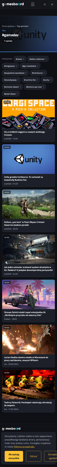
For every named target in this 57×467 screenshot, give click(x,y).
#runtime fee (31, 79)
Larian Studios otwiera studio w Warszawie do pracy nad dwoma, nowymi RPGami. (26, 359)
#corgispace (10, 65)
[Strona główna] (13, 4)
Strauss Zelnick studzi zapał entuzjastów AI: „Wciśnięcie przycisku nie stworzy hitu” (25, 314)
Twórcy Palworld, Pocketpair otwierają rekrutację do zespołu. (28, 404)
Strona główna (8, 26)
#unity (47, 79)
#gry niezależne (30, 65)
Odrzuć (33, 456)
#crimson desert (12, 86)
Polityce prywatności (24, 446)
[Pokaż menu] (33, 4)
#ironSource (38, 72)
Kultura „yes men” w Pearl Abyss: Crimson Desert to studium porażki (24, 223)
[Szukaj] (45, 4)
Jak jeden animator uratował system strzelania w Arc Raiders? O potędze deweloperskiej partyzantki (28, 268)
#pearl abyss (11, 93)
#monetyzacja (11, 79)
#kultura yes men (35, 86)
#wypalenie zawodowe (15, 72)
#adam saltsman (38, 58)
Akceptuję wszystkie (13, 456)
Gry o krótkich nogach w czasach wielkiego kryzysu (24, 133)
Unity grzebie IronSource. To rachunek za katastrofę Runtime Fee (23, 178)
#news (20, 58)
